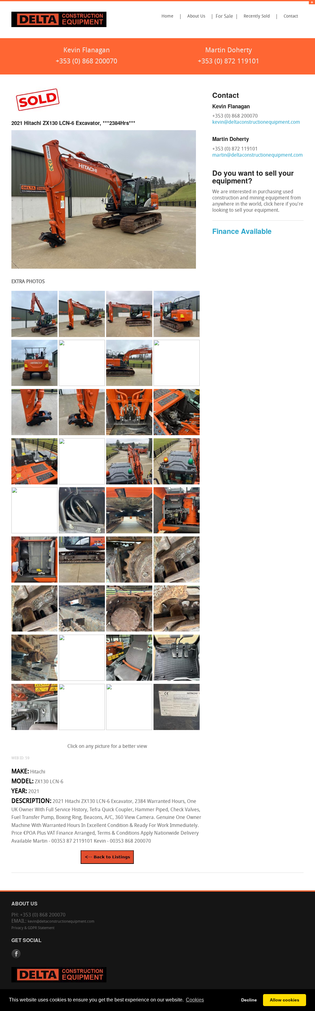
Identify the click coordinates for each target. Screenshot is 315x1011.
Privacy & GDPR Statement (32, 928)
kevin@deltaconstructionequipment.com (256, 122)
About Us (196, 16)
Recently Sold (257, 16)
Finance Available (242, 231)
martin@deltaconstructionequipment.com (257, 155)
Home (167, 16)
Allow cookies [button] (284, 999)
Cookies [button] (195, 999)
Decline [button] (249, 999)
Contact (291, 16)
